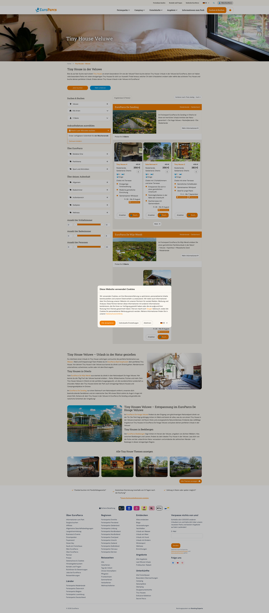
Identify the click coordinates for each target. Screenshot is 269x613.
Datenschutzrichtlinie (114, 314)
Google (149, 309)
